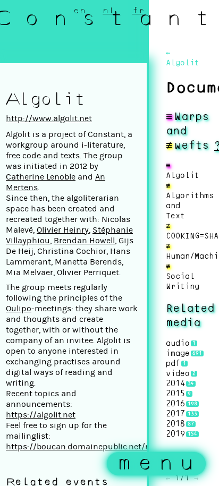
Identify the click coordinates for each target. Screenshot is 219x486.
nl (109, 10)
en (79, 10)
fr (138, 10)
